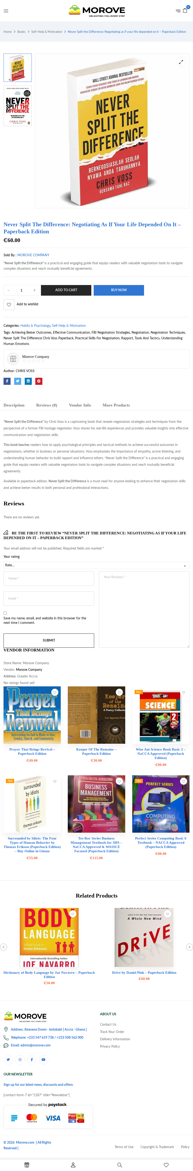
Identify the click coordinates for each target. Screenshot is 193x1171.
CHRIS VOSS (25, 371)
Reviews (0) (46, 405)
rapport (127, 338)
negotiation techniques (168, 332)
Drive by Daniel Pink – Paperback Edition (144, 972)
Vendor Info (80, 405)
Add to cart (66, 290)
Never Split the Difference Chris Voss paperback (38, 338)
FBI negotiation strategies (111, 332)
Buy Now (119, 290)
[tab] (14, 406)
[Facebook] (7, 381)
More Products (116, 405)
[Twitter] (17, 381)
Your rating (12, 556)
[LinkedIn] (28, 381)
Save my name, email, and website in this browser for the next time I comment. (45, 621)
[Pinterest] (38, 381)
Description (14, 405)
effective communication (71, 332)
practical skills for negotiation (97, 338)
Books (21, 32)
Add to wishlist (27, 304)
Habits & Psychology (35, 325)
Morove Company (33, 255)
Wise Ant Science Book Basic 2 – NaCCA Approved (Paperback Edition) (161, 753)
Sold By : (10, 255)
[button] (185, 10)
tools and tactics (147, 338)
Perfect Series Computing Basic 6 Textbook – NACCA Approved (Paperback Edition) (160, 842)
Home (8, 32)
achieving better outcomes (31, 332)
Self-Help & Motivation (46, 32)
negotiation (140, 332)
